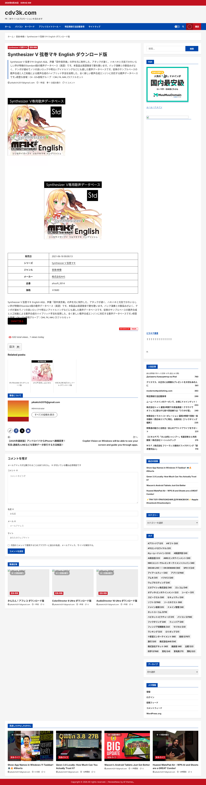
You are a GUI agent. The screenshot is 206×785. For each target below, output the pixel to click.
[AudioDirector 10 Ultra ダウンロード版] (117, 583)
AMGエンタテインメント (177, 558)
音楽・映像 (33, 47)
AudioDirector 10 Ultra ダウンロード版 (116, 600)
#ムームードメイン (159, 553)
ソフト (154, 602)
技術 (184, 636)
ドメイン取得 (156, 607)
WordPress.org (153, 713)
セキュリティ (175, 597)
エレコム (181, 587)
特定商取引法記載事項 (74, 26)
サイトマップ (94, 26)
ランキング (155, 631)
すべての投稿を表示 (44, 414)
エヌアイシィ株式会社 (160, 587)
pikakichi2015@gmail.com (22, 82)
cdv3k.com (20, 12)
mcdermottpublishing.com (159, 391)
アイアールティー (157, 573)
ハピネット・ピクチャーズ (161, 617)
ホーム (8, 26)
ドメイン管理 (175, 607)
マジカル (179, 627)
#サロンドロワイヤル (159, 548)
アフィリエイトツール (48, 26)
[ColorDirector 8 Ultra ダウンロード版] (73, 583)
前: (37, 441)
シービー (188, 592)
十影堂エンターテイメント (162, 636)
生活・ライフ (15, 757)
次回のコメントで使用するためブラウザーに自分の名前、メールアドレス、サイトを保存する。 (53, 545)
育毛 (166, 651)
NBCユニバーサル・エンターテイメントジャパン (171, 563)
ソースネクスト (173, 602)
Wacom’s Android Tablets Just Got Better (166, 485)
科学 (153, 651)
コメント (13, 470)
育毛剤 (178, 651)
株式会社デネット (158, 646)
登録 (148, 692)
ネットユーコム (157, 612)
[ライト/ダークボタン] (177, 26)
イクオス (167, 577)
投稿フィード (152, 702)
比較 (189, 646)
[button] (10, 430)
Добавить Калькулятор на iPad (161, 376)
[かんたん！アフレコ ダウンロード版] (28, 583)
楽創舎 (176, 646)
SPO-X (189, 568)
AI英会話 (154, 558)
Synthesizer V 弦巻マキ (18, 47)
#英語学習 (180, 553)
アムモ (153, 577)
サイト (11, 533)
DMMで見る (17, 321)
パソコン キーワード (25, 26)
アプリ (177, 573)
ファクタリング (157, 622)
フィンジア (176, 622)
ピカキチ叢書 (152, 333)
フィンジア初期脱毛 (159, 627)
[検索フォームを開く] (183, 26)
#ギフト (172, 543)
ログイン (150, 697)
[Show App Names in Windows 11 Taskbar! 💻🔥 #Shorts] (30, 746)
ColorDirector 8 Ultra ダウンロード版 (71, 600)
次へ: (110, 441)
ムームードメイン (154, 107)
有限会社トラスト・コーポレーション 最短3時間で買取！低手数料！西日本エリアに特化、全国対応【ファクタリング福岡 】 (172, 419)
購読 (197, 26)
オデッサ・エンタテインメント (163, 592)
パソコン (184, 617)
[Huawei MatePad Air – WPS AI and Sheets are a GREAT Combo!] (175, 746)
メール (12, 521)
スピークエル (156, 597)
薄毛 (191, 651)
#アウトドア (155, 543)
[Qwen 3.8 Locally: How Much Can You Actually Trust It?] (79, 746)
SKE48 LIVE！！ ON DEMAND (164, 568)
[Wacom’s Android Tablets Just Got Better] (127, 746)
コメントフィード (154, 708)
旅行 (152, 641)
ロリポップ (172, 631)
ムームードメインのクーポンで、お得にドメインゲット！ (171, 401)
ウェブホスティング (159, 582)
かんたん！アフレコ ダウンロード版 (26, 600)
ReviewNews (114, 782)
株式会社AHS (58, 276)
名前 (11, 509)
